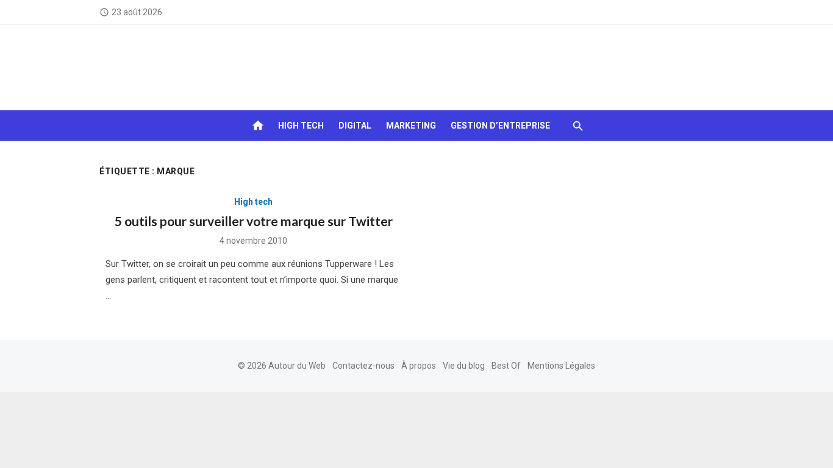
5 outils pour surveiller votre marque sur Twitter (254, 221)
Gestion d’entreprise (500, 125)
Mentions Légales (561, 365)
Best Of (506, 365)
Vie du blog (464, 365)
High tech (301, 125)
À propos (418, 365)
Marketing (411, 125)
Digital (354, 125)
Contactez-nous (363, 365)
